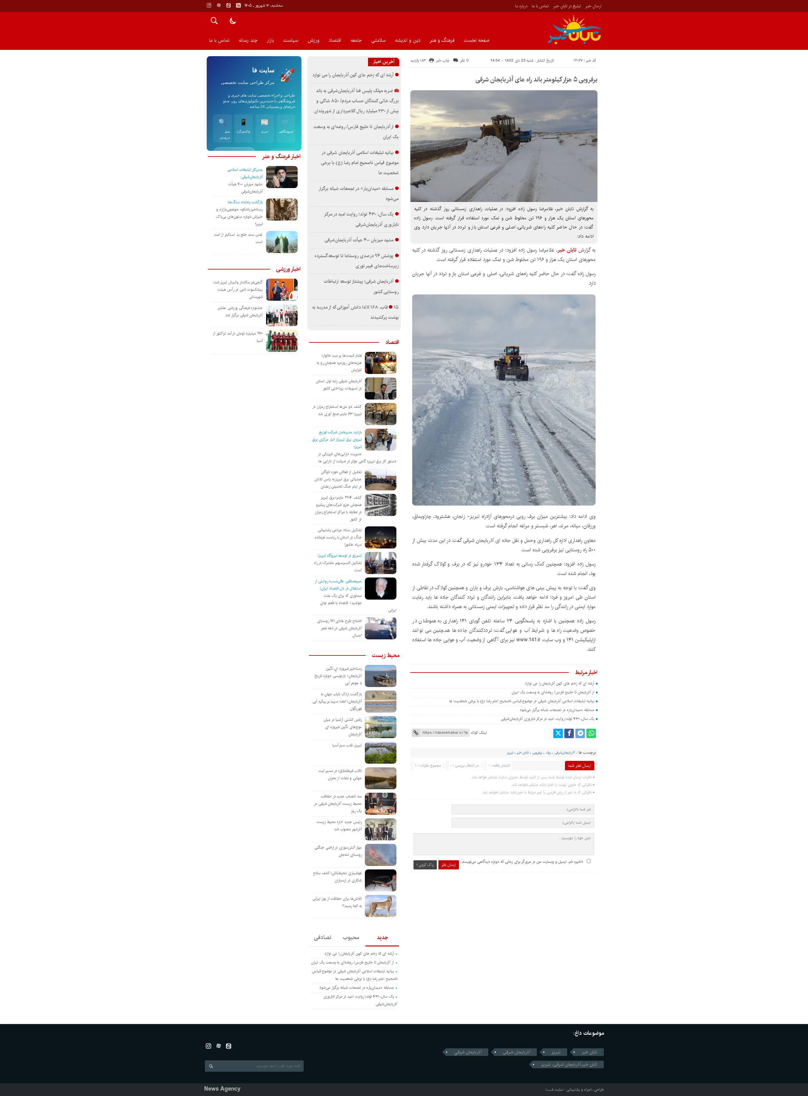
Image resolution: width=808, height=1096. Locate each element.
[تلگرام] (580, 733)
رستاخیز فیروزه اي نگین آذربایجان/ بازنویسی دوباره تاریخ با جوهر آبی (338, 676)
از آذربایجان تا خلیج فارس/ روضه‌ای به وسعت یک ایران (553, 692)
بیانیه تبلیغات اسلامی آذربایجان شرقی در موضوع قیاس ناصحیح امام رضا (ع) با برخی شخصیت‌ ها (521, 701)
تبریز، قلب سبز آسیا (347, 745)
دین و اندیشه (407, 40)
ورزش (313, 40)
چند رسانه (248, 40)
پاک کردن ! (425, 865)
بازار (270, 40)
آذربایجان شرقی (516, 1052)
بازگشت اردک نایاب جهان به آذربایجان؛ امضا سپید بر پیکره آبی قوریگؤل (337, 701)
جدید (382, 937)
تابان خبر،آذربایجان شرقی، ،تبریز (569, 1064)
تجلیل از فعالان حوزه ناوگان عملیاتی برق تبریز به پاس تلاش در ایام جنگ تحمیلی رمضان (338, 479)
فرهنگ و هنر (442, 40)
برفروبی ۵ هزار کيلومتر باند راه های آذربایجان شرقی (536, 79)
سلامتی (378, 40)
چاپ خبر (442, 60)
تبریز (510, 752)
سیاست (290, 40)
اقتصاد (335, 40)
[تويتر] (558, 733)
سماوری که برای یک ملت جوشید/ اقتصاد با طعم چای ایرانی (358, 603)
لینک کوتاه (479, 733)
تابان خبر (523, 752)
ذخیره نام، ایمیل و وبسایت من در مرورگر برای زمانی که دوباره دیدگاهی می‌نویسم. (522, 862)
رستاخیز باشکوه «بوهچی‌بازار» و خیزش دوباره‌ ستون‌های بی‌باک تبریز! (239, 216)
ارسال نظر (449, 865)
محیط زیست (385, 655)
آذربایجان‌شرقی (565, 752)
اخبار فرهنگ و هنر (281, 156)
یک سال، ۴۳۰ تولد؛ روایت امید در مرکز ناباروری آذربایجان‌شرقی (547, 719)
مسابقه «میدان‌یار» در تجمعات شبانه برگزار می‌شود (557, 710)
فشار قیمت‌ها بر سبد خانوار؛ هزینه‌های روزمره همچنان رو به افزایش (339, 362)
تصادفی (322, 937)
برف (548, 752)
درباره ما (521, 6)
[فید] (238, 5)
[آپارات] (218, 5)
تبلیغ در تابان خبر (567, 6)
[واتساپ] (591, 733)
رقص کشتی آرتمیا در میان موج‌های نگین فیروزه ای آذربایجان (343, 727)
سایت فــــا (554, 1090)
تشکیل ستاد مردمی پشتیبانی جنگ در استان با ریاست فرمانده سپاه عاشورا (338, 537)
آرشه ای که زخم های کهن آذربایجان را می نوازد (559, 683)
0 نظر (464, 60)
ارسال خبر (593, 6)
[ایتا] (228, 5)
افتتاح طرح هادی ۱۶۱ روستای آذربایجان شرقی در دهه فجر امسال (339, 628)
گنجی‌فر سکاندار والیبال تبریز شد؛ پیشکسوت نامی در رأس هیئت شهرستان (238, 289)
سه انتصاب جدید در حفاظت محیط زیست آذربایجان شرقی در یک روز (338, 803)
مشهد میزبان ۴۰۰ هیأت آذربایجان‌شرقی (359, 240)
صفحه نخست (476, 40)
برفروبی (537, 752)
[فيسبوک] (569, 733)
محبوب (351, 937)
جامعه (356, 40)
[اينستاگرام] (208, 5)
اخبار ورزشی (288, 269)
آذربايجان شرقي (468, 1052)
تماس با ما (540, 6)
